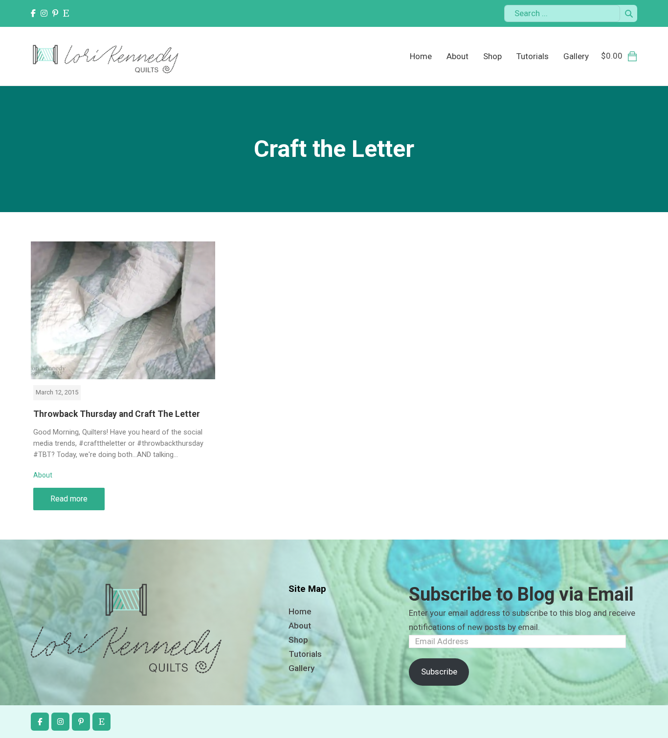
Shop (492, 56)
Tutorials (532, 56)
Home (421, 56)
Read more (69, 498)
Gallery (576, 56)
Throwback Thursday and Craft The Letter (116, 414)
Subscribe (439, 671)
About (457, 56)
